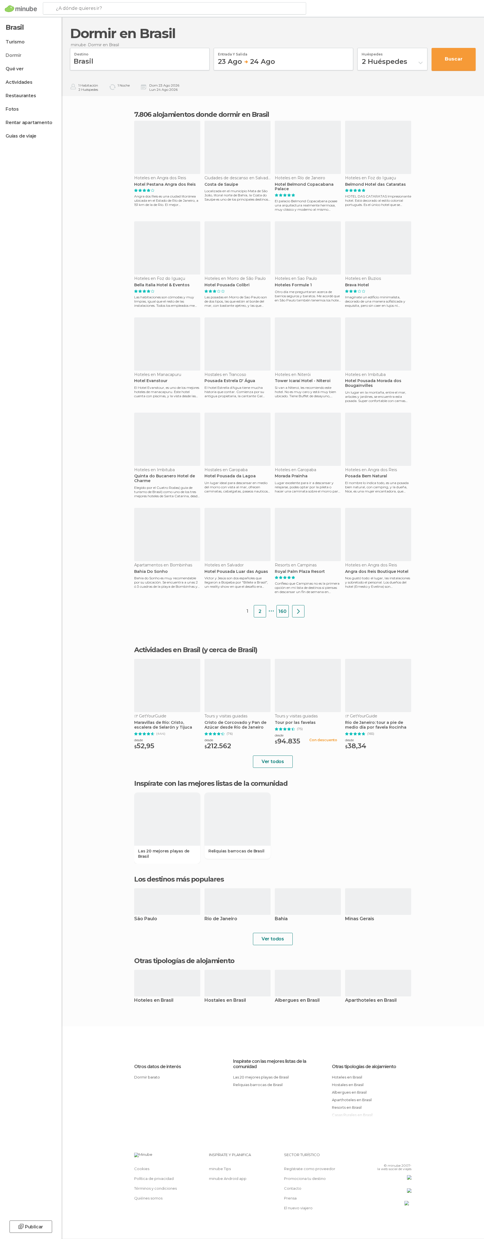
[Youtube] (407, 1157)
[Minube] (21, 9)
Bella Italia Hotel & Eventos (162, 285)
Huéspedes (372, 52)
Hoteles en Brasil (153, 1000)
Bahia (281, 919)
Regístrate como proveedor (309, 1168)
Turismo (15, 42)
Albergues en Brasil (297, 1000)
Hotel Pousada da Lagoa (230, 476)
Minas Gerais (359, 919)
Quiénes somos (148, 1198)
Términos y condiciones (155, 1188)
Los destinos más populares (179, 879)
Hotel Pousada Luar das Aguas (236, 571)
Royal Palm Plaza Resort (300, 571)
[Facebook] (379, 1157)
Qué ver (15, 68)
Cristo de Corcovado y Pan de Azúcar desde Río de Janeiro (235, 725)
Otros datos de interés (157, 1066)
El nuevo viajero (298, 1208)
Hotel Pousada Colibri (227, 285)
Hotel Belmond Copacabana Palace (304, 187)
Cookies (141, 1168)
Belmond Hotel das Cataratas (375, 184)
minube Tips (220, 1168)
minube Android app (227, 1178)
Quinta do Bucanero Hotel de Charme (164, 478)
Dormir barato (147, 1077)
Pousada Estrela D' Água (229, 380)
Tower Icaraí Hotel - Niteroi (303, 380)
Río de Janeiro (220, 919)
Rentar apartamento (29, 122)
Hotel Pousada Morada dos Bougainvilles (373, 383)
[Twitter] (389, 1157)
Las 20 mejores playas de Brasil (163, 854)
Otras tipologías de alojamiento (364, 1066)
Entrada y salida (232, 52)
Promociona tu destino (305, 1178)
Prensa (290, 1198)
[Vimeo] (398, 1157)
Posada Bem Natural (366, 476)
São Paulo (145, 919)
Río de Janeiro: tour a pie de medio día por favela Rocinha (375, 725)
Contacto (292, 1188)
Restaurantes (21, 95)
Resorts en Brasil (347, 1107)
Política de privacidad (154, 1178)
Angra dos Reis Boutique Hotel (376, 571)
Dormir (14, 55)
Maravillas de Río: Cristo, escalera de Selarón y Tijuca (163, 725)
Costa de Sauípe (221, 184)
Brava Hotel (357, 285)
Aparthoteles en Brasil (371, 1000)
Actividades (19, 82)
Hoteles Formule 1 (293, 285)
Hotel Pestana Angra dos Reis (165, 184)
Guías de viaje (21, 136)
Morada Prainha (291, 476)
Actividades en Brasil (167, 650)
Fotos (12, 109)
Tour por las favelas (295, 722)
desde (138, 740)
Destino (81, 52)
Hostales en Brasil (225, 1000)
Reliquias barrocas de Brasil (236, 851)
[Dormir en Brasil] (298, 611)
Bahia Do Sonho (151, 571)
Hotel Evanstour (150, 380)
